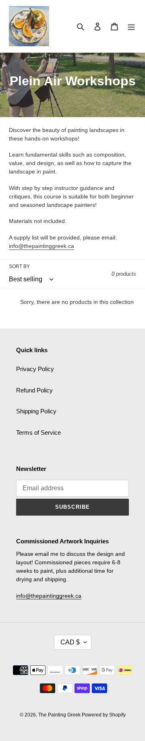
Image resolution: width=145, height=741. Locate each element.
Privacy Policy (35, 368)
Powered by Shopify (104, 715)
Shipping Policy (36, 411)
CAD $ (70, 642)
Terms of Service (38, 432)
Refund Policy (34, 390)
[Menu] (131, 26)
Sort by (19, 266)
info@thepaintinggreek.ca (41, 246)
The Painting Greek (60, 715)
